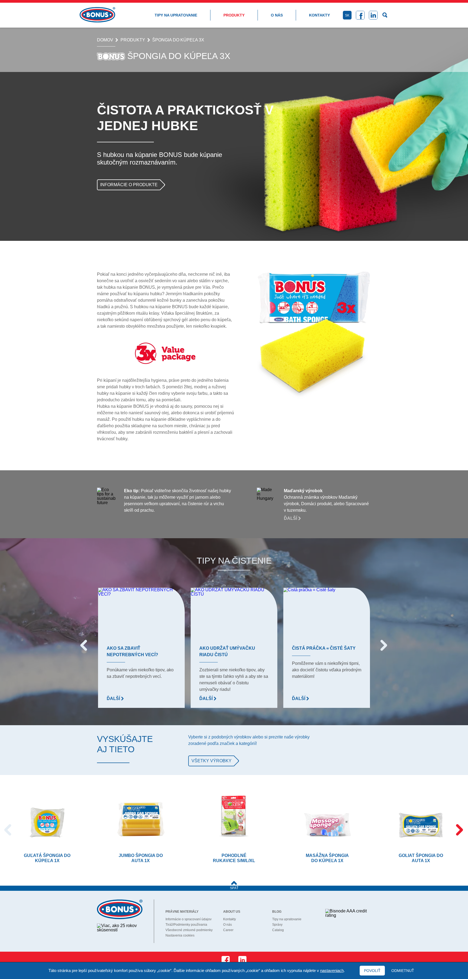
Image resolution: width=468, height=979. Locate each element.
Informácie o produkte (129, 184)
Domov (105, 40)
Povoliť (372, 970)
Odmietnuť (402, 970)
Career (228, 930)
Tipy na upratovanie (176, 15)
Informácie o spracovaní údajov (188, 919)
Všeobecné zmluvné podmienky (189, 930)
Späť (234, 888)
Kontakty (319, 15)
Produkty (234, 15)
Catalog (278, 930)
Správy (277, 925)
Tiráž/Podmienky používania (186, 925)
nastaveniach (332, 970)
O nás (277, 15)
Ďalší (291, 518)
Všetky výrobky (211, 760)
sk (347, 15)
